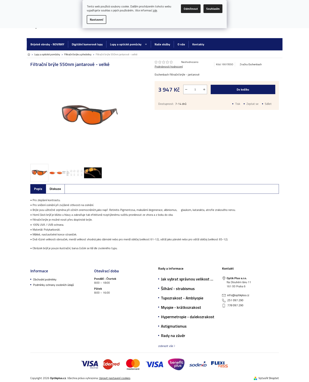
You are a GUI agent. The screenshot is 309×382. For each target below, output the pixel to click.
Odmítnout (191, 9)
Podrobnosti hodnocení (169, 66)
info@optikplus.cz (238, 295)
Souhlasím (213, 9)
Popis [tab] (38, 188)
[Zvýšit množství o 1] (204, 89)
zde (155, 10)
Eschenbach (255, 64)
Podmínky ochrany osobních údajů (53, 285)
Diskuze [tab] (55, 188)
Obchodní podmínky (44, 279)
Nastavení (96, 19)
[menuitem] (47, 44)
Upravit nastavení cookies (114, 378)
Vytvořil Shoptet (268, 378)
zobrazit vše (165, 346)
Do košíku (243, 89)
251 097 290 (235, 300)
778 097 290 (235, 305)
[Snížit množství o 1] (186, 89)
